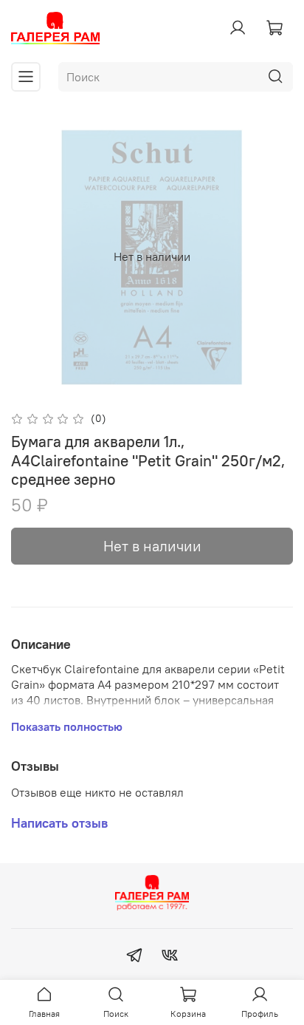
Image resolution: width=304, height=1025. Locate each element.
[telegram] (134, 957)
